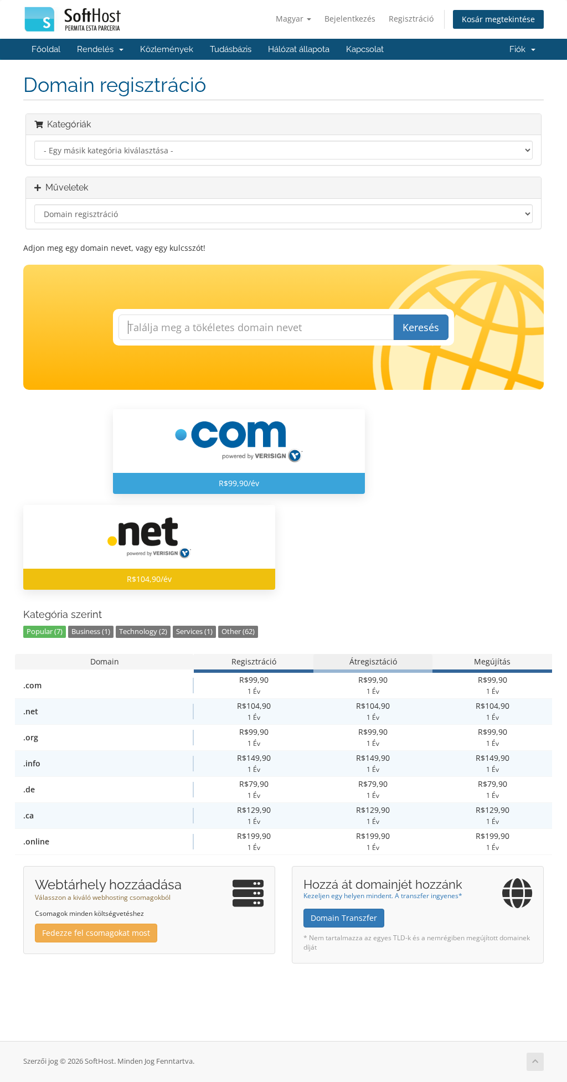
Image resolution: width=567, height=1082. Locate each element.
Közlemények (166, 49)
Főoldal (46, 49)
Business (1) (90, 631)
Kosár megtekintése (498, 19)
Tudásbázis (230, 49)
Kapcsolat (365, 49)
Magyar (291, 18)
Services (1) (194, 631)
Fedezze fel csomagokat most (96, 933)
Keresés (421, 327)
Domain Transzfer (344, 918)
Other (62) (238, 631)
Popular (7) (45, 631)
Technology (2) (143, 631)
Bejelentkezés (349, 18)
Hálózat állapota (298, 49)
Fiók (519, 49)
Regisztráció (411, 18)
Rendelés (97, 49)
